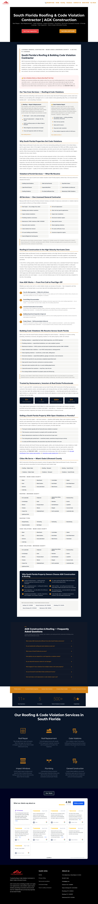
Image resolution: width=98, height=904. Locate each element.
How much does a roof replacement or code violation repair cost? (49, 677)
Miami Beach (39, 480)
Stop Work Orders (66, 183)
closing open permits (34, 453)
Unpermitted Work (46, 187)
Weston (38, 507)
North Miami (54, 483)
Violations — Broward (47, 472)
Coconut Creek (69, 507)
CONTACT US (77, 2)
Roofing (63, 2)
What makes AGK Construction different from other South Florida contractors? (49, 641)
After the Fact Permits (47, 183)
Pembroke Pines (69, 497)
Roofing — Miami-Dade (27, 468)
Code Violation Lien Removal (68, 187)
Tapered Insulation (26, 524)
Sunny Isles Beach (40, 486)
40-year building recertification (30, 232)
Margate (53, 507)
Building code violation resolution (30, 210)
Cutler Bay (24, 489)
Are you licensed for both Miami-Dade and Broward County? (49, 672)
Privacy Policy (42, 878)
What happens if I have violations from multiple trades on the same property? (49, 666)
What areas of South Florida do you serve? (49, 651)
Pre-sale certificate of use (58, 228)
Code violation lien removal (28, 228)
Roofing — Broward (46, 468)
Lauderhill (68, 504)
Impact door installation (57, 214)
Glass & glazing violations (58, 225)
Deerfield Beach (55, 504)
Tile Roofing (39, 521)
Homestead (68, 486)
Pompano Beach (40, 504)
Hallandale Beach (40, 511)
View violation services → (56, 134)
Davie (38, 501)
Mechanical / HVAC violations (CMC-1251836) (33, 221)
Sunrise (68, 501)
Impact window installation (28, 214)
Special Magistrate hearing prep (30, 236)
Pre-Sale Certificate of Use (48, 191)
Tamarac (24, 507)
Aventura (24, 486)
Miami (23, 480)
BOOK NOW (85, 2)
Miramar (23, 504)
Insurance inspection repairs (59, 232)
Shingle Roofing (25, 521)
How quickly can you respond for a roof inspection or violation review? (49, 656)
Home (40, 875)
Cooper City (24, 511)
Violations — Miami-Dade (28, 472)
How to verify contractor (45, 887)
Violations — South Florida (68, 472)
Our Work (93, 2)
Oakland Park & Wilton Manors (56, 498)
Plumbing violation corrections (29, 217)
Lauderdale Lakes (70, 511)
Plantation (54, 501)
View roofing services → (26, 134)
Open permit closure (57, 221)
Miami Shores (54, 486)
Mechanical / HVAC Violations (68, 191)
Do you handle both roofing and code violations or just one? (49, 646)
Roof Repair (39, 524)
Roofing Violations (26, 191)
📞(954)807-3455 (49, 2)
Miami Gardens (40, 483)
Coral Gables (54, 480)
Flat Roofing (54, 521)
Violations (69, 2)
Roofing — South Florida (67, 468)
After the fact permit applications (60, 210)
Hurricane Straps (43, 884)
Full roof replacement (57, 206)
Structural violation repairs (58, 217)
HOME (57, 2)
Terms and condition (44, 881)
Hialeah (68, 480)
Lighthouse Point (25, 514)
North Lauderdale (55, 511)
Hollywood (39, 497)
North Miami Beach (70, 483)
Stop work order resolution (28, 225)
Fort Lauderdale (25, 497)
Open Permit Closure (27, 187)
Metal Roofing (69, 521)
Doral (23, 483)
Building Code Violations (28, 183)
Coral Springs (24, 501)
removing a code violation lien (50, 453)
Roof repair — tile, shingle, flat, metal (31, 206)
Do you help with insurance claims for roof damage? (49, 661)
